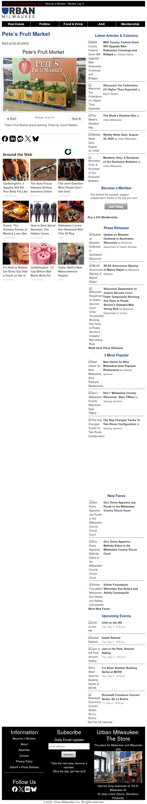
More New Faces (99, 609)
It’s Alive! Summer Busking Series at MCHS (119, 670)
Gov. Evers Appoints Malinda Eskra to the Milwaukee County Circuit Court (120, 547)
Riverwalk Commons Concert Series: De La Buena (121, 697)
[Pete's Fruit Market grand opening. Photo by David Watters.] (43, 85)
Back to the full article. (15, 43)
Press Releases (116, 227)
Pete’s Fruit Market (26, 34)
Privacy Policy (24, 761)
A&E (101, 24)
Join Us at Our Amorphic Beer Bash (24, 3)
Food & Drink (73, 24)
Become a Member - (56, 3)
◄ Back (11, 118)
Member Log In (76, 3)
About (24, 744)
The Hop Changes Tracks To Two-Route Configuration (121, 422)
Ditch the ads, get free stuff (69, 771)
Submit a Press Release (24, 767)
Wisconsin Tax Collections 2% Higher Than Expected (120, 87)
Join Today (116, 206)
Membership (130, 24)
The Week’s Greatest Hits (119, 115)
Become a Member (116, 187)
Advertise (24, 750)
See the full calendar (100, 722)
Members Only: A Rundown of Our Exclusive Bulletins (121, 160)
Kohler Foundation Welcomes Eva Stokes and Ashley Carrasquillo (121, 589)
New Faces (116, 495)
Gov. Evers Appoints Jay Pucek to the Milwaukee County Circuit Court (120, 506)
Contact (24, 755)
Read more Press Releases (105, 348)
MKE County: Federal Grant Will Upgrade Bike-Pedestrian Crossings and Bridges (121, 48)
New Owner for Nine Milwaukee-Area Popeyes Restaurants (119, 366)
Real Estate (16, 24)
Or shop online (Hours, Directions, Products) (118, 796)
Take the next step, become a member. (69, 765)
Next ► (77, 118)
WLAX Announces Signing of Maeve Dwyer (121, 267)
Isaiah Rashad (111, 638)
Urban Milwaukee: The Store (118, 735)
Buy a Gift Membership (103, 217)
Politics (44, 24)
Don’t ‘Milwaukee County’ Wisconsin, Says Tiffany (120, 395)
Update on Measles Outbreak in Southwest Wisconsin (119, 238)
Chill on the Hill (112, 622)
